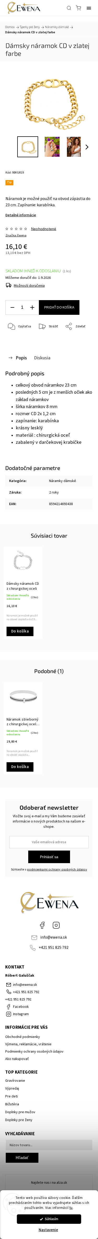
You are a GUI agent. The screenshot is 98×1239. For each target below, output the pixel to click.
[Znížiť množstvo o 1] (12, 308)
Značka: (15, 235)
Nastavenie (48, 1230)
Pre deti (11, 1096)
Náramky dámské (62, 481)
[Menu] (89, 8)
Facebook (42, 925)
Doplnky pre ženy (18, 1120)
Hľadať (22, 1157)
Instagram (56, 925)
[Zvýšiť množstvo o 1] (32, 308)
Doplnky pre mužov (20, 1112)
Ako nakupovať (17, 1059)
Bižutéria (12, 1104)
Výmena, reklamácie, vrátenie (28, 1044)
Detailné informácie (20, 215)
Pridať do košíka (59, 307)
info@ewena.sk (53, 937)
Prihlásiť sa (49, 857)
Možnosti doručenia (29, 285)
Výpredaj (12, 1088)
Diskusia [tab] (42, 357)
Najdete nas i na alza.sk (49, 1182)
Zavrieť (80, 340)
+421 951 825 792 (53, 947)
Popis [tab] (21, 357)
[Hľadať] (69, 8)
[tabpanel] (23, 593)
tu (71, 1207)
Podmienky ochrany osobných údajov (34, 1051)
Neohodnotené (43, 229)
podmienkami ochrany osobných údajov (57, 869)
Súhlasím (51, 1218)
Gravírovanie (15, 1080)
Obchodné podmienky (22, 1037)
